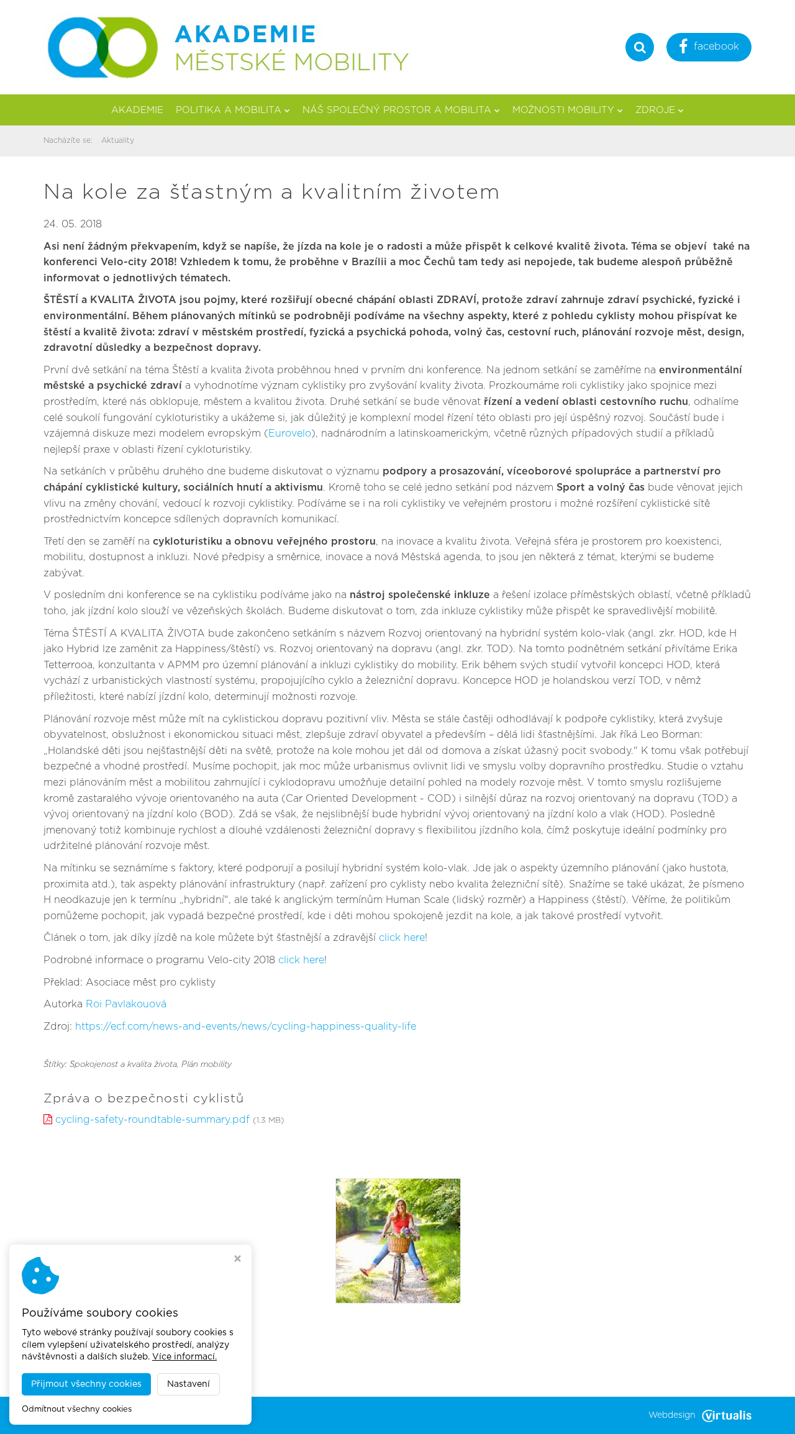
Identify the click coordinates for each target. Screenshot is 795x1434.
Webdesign (672, 1415)
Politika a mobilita (228, 110)
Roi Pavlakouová (126, 1004)
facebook (716, 47)
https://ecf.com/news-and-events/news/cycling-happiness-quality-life (245, 1027)
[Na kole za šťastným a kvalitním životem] (398, 1240)
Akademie (137, 110)
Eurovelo (289, 433)
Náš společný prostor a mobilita (396, 110)
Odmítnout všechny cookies (77, 1409)
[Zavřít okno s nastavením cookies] (237, 1260)
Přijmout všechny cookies (86, 1384)
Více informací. (184, 1357)
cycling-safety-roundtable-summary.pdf (152, 1120)
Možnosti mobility (563, 110)
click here (402, 938)
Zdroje (655, 110)
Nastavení (188, 1384)
